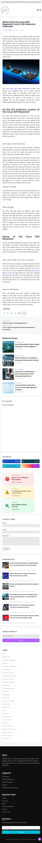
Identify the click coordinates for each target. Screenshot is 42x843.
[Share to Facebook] (4, 313)
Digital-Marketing (9, 682)
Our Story (5, 801)
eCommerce (8, 735)
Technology (8, 720)
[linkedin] (23, 461)
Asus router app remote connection (17, 88)
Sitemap (4, 809)
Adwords (7, 657)
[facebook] (3, 461)
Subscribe (21, 832)
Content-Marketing (10, 676)
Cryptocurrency (9, 679)
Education (7, 685)
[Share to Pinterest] (11, 313)
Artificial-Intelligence (10, 666)
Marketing (7, 704)
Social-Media (8, 717)
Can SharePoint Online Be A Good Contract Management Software (26, 387)
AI (4, 654)
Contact (4, 798)
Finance (6, 691)
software (7, 739)
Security (6, 713)
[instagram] (23, 466)
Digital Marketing (7, 782)
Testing (6, 723)
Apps (5, 663)
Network (6, 707)
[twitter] (4, 466)
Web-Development (10, 729)
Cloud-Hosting (8, 673)
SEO (5, 710)
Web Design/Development (10, 787)
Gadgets (7, 695)
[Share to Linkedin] (15, 313)
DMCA (4, 803)
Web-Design (8, 726)
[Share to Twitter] (8, 313)
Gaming (6, 698)
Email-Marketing (9, 688)
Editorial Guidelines (8, 806)
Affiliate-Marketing (10, 660)
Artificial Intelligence (8, 779)
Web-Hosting (8, 732)
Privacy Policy (6, 812)
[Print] (19, 313)
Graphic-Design (9, 701)
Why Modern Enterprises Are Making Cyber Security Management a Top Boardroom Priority (24, 597)
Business (7, 669)
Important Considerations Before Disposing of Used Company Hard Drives (25, 374)
